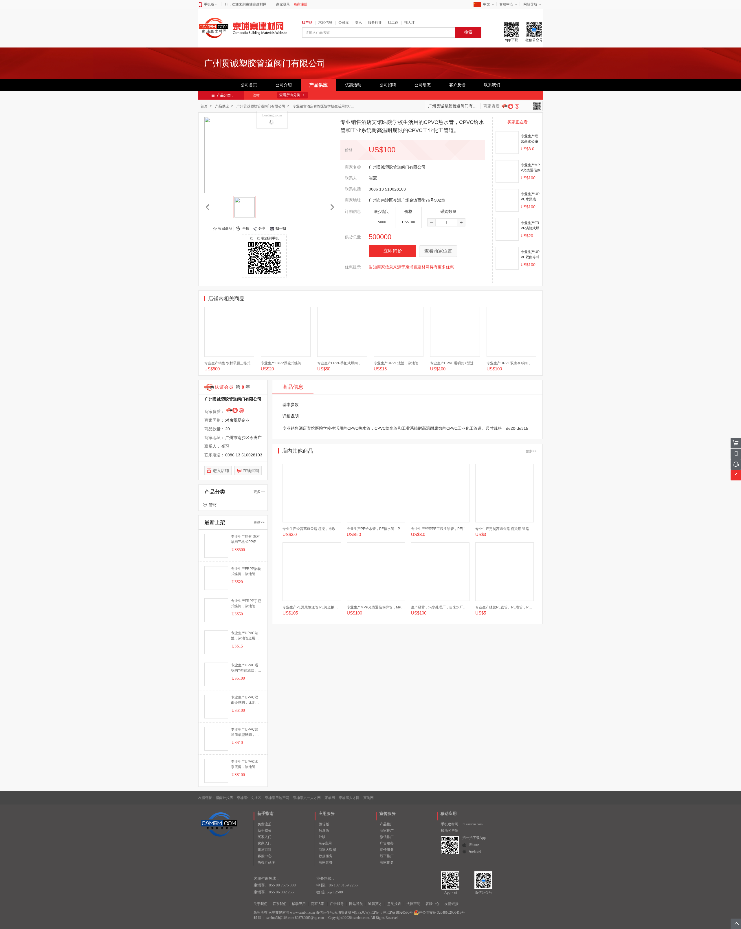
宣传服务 (387, 850)
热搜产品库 (266, 862)
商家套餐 (326, 862)
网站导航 (530, 4)
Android (475, 851)
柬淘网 (368, 798)
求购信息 (325, 23)
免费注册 (265, 824)
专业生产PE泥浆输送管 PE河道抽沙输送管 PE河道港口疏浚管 (330, 607)
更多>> (259, 492)
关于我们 (260, 904)
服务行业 (375, 23)
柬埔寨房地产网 (277, 798)
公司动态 (422, 85)
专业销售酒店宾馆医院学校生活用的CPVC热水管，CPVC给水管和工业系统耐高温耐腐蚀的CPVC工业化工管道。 (326, 106)
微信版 (324, 824)
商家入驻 (318, 904)
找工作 (393, 23)
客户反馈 (457, 85)
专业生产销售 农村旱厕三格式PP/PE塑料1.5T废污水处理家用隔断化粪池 (245, 539)
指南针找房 (224, 798)
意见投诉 (394, 904)
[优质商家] (510, 106)
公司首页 (249, 85)
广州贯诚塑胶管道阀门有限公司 (260, 106)
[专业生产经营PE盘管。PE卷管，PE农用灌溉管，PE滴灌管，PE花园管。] (504, 572)
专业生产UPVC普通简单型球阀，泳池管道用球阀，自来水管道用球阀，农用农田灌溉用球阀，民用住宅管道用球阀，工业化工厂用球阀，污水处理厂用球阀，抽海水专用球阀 (245, 732)
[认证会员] (504, 106)
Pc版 (322, 837)
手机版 (209, 4)
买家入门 (265, 837)
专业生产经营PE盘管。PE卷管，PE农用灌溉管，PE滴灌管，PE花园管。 (532, 607)
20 (227, 429)
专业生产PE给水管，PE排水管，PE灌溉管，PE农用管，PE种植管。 (400, 529)
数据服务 (326, 856)
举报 (245, 228)
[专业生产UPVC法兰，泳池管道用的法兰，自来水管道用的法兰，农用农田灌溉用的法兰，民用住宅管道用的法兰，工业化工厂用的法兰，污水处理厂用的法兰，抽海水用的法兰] (398, 331)
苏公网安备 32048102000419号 (442, 912)
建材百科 (265, 850)
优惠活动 (353, 85)
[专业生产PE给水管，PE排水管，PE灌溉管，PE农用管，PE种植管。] (376, 493)
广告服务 (387, 843)
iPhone (474, 845)
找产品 (307, 23)
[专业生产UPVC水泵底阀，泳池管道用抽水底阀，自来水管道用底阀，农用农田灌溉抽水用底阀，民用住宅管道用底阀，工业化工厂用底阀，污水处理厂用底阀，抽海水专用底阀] (507, 200)
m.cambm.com (473, 824)
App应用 (325, 843)
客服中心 (506, 4)
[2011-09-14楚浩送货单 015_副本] (245, 207)
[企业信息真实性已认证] (517, 106)
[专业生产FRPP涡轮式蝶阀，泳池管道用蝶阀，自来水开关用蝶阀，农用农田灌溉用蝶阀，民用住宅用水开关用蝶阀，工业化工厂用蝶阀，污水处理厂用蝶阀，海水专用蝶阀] (507, 229)
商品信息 (293, 387)
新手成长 (265, 831)
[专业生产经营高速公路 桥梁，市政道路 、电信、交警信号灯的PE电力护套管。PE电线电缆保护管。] (507, 142)
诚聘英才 (375, 904)
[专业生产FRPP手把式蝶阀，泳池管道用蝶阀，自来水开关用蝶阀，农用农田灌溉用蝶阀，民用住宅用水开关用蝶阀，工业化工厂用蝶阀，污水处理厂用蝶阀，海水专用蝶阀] (342, 331)
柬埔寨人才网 (349, 798)
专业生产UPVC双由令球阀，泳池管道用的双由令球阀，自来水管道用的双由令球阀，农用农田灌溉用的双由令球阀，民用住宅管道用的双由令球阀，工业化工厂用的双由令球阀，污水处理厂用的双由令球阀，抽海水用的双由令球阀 (245, 700)
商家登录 (283, 4)
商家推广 (387, 831)
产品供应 (318, 85)
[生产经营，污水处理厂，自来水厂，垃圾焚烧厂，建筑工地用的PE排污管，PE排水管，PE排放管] (440, 572)
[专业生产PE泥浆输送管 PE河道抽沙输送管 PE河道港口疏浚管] (312, 572)
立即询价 (393, 250)
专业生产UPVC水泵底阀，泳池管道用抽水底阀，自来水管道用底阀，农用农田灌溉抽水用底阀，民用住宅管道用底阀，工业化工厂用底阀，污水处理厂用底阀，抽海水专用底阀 (245, 764)
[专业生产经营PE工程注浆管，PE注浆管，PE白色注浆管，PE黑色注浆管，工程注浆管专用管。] (440, 493)
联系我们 (492, 85)
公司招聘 (388, 85)
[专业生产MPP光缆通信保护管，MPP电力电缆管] (507, 171)
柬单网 (329, 798)
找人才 (409, 23)
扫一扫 (281, 228)
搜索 (468, 32)
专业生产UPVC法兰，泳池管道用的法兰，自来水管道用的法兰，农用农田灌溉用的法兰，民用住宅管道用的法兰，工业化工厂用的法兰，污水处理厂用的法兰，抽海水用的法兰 (245, 636)
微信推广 (387, 837)
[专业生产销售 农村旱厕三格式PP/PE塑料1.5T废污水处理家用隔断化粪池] (229, 331)
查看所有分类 (289, 95)
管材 (256, 95)
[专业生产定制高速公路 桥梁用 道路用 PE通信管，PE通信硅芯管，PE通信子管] (504, 493)
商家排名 (387, 862)
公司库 (343, 23)
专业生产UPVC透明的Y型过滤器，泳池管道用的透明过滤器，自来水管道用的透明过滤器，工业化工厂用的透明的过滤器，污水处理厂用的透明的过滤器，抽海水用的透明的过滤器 (246, 668)
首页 (204, 106)
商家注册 (300, 4)
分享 (261, 228)
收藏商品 (225, 228)
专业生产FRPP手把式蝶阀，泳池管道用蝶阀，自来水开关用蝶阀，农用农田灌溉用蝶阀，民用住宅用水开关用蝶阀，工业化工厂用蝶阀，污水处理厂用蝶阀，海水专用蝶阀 (246, 604)
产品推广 (387, 824)
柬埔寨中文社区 (249, 798)
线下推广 (387, 856)
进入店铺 (221, 470)
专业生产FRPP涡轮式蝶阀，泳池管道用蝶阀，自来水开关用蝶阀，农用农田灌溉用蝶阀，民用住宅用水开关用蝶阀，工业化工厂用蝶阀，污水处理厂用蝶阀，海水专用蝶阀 (246, 572)
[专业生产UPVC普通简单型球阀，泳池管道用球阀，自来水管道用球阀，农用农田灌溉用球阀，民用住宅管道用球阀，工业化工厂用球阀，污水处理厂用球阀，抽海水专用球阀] (216, 738)
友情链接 (451, 904)
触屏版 (324, 831)
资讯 (358, 23)
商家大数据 (327, 850)
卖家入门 (265, 843)
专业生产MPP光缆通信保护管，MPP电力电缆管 (384, 607)
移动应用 (299, 904)
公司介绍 (284, 85)
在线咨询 (251, 470)
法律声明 (413, 904)
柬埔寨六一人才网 (307, 798)
